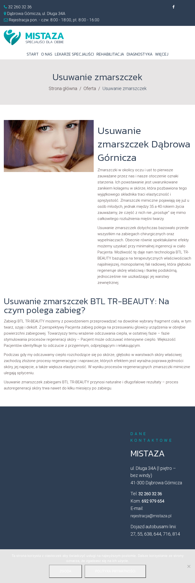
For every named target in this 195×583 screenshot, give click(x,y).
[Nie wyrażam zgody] (188, 566)
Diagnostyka (140, 54)
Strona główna (63, 88)
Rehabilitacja (110, 54)
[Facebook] (173, 7)
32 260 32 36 (19, 7)
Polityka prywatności (115, 571)
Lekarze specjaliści (74, 54)
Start (33, 54)
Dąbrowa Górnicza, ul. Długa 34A (36, 13)
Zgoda (65, 571)
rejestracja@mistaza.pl (151, 515)
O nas (46, 54)
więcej (161, 54)
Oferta (90, 88)
